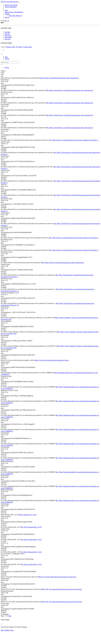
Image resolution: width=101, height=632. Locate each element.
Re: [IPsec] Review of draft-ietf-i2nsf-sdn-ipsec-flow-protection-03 (63, 262)
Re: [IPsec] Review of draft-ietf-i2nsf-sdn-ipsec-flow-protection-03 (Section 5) (74, 250)
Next (9, 616)
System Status (27, 47)
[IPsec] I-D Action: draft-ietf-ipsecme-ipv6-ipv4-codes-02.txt (57, 577)
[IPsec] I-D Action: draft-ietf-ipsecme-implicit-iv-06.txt (52, 360)
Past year (7, 39)
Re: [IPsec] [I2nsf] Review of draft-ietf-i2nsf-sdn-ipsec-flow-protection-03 (70, 90)
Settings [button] (7, 14)
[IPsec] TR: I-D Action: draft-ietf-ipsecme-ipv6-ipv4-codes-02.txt (61, 589)
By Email (19, 47)
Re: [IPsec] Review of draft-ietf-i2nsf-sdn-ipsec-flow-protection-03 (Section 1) (74, 140)
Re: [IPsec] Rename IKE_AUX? (31, 527)
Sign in (7, 17)
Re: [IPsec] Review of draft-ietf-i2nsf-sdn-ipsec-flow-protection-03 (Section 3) (74, 238)
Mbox (3, 630)
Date (6, 57)
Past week (8, 35)
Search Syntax (9, 12)
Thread (7, 59)
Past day (7, 34)
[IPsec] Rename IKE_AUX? (28, 515)
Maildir (7, 630)
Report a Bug (11, 47)
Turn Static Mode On (15, 15)
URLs (12, 630)
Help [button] (6, 10)
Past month (8, 37)
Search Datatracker (11, 7)
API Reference (18, 12)
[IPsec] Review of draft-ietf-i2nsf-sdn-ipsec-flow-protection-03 (59, 78)
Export (7, 67)
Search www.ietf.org (11, 5)
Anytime (7, 32)
